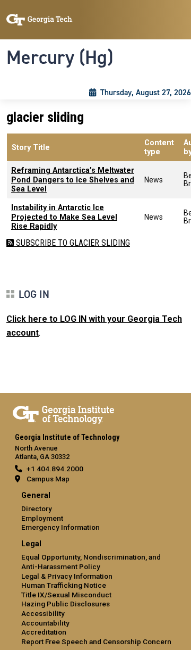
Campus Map (48, 478)
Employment (42, 518)
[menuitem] (95, 512)
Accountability (45, 623)
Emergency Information (60, 527)
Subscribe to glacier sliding (72, 243)
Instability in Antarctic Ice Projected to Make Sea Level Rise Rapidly (64, 217)
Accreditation (43, 632)
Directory (36, 508)
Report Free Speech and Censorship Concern (96, 641)
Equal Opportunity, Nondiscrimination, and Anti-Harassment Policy (91, 562)
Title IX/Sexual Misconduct (66, 594)
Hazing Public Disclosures (65, 603)
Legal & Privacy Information (66, 576)
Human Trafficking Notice (63, 585)
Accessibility (43, 613)
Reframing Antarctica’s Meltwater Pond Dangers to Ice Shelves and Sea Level (72, 180)
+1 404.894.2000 (55, 468)
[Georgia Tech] (63, 413)
